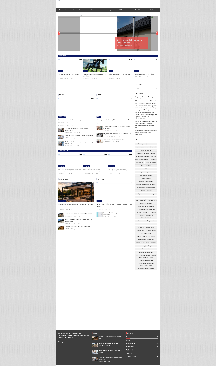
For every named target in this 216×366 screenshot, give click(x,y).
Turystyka (99, 200)
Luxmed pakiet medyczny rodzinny (146, 172)
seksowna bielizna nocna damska (146, 236)
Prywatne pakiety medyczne (146, 227)
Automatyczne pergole (142, 147)
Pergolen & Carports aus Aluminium (146, 212)
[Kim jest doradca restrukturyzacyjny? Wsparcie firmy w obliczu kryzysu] (100, 134)
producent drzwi (146, 224)
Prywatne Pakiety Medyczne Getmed (146, 230)
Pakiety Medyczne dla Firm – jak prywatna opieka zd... (110, 351)
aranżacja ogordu (140, 144)
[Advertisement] (127, 4)
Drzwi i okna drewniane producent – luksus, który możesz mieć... (78, 227)
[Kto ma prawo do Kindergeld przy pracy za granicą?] (114, 107)
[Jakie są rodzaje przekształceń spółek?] (100, 141)
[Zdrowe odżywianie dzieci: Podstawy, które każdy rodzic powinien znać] (100, 128)
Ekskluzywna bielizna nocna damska (146, 156)
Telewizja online (146, 249)
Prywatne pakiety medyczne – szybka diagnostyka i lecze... (79, 136)
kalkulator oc (139, 162)
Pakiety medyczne (152, 200)
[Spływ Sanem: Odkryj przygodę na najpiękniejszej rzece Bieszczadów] (114, 191)
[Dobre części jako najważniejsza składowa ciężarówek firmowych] (95, 160)
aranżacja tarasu (151, 144)
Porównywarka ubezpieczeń (146, 221)
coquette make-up (146, 150)
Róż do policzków (146, 233)
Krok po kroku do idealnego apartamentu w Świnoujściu (114, 213)
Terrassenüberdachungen (146, 252)
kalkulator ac (153, 159)
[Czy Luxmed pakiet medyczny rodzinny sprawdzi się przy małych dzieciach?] (61, 143)
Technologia (129, 350)
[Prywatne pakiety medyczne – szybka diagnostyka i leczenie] (61, 137)
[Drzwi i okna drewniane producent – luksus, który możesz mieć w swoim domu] (61, 227)
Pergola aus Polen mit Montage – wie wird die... (110, 337)
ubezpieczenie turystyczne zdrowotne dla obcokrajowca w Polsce (146, 256)
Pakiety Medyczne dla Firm (146, 203)
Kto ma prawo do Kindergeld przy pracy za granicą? (113, 120)
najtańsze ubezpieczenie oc (146, 181)
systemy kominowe (151, 246)
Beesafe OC (153, 147)
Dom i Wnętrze (62, 201)
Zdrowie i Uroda (62, 116)
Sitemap (60, 342)
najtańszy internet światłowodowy (146, 187)
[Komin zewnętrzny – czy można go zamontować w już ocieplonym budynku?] (61, 221)
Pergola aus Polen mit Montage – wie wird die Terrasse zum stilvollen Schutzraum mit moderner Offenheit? (146, 99)
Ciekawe (60, 71)
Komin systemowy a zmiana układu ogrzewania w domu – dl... (78, 213)
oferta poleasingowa (146, 190)
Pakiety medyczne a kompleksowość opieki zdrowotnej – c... (76, 129)
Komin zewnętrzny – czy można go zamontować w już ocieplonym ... (78, 220)
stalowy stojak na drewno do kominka (146, 242)
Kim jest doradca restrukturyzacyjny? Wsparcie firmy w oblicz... (117, 134)
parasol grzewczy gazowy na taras (146, 209)
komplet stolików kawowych (146, 169)
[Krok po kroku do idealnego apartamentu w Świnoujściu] (100, 214)
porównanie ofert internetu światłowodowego (146, 216)
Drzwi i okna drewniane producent (146, 153)
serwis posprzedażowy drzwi (146, 239)
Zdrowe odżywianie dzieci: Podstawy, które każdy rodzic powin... (116, 127)
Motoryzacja (61, 166)
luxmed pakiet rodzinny (146, 175)
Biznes (98, 116)
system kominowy (140, 246)
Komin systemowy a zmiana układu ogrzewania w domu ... (108, 344)
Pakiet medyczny (140, 200)
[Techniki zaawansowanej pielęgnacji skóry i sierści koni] (95, 65)
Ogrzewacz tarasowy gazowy (146, 194)
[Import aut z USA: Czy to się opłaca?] (145, 65)
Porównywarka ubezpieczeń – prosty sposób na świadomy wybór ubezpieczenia (146, 132)
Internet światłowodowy (141, 159)
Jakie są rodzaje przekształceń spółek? (113, 139)
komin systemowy (151, 162)
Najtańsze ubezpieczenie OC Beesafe (146, 184)
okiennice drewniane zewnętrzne (146, 197)
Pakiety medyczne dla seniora (146, 206)
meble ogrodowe (146, 178)
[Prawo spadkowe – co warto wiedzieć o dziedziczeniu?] (70, 65)
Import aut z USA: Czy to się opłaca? (144, 74)
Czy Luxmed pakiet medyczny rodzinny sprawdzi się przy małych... (79, 142)
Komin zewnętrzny (146, 165)
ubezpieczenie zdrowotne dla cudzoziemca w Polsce (146, 264)
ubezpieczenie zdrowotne (146, 260)
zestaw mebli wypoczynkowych (146, 268)
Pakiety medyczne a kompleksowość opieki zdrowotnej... (110, 358)
